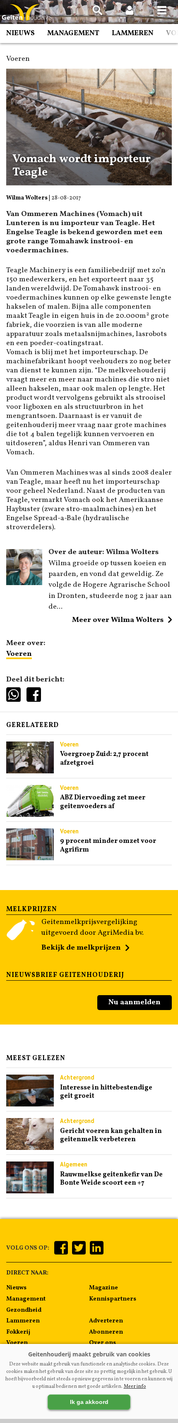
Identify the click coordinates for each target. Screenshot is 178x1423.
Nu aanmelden (134, 1002)
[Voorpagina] (25, 12)
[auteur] (24, 583)
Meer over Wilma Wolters (118, 620)
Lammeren (133, 33)
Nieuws (20, 33)
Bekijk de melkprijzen (81, 948)
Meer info (135, 1386)
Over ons (102, 1343)
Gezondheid (23, 1310)
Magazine (103, 1288)
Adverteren (106, 1321)
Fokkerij (18, 1332)
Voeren (19, 654)
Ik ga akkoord (89, 1402)
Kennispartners (112, 1299)
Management (73, 33)
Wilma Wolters (27, 198)
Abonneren (106, 1332)
